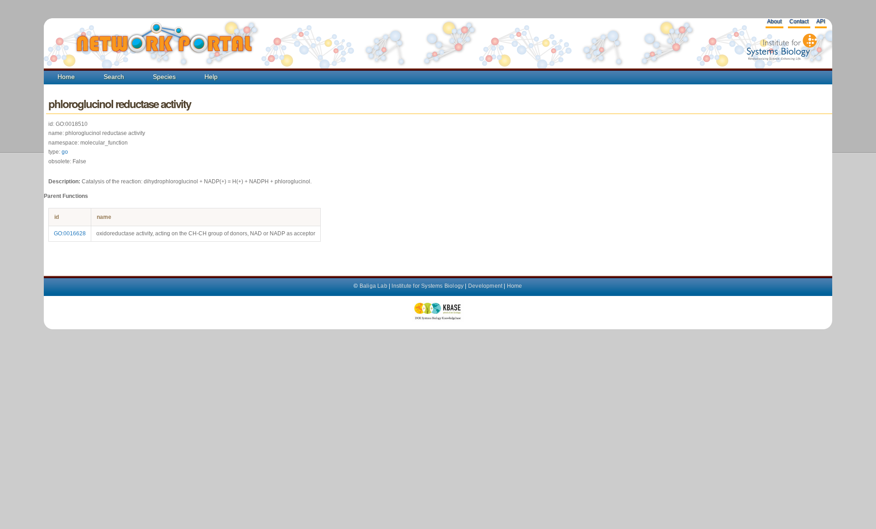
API (820, 21)
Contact (798, 21)
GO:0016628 (70, 233)
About (774, 21)
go (65, 152)
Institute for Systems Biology (427, 286)
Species (164, 76)
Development (485, 286)
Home (66, 76)
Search (114, 76)
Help (211, 76)
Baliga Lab (373, 286)
